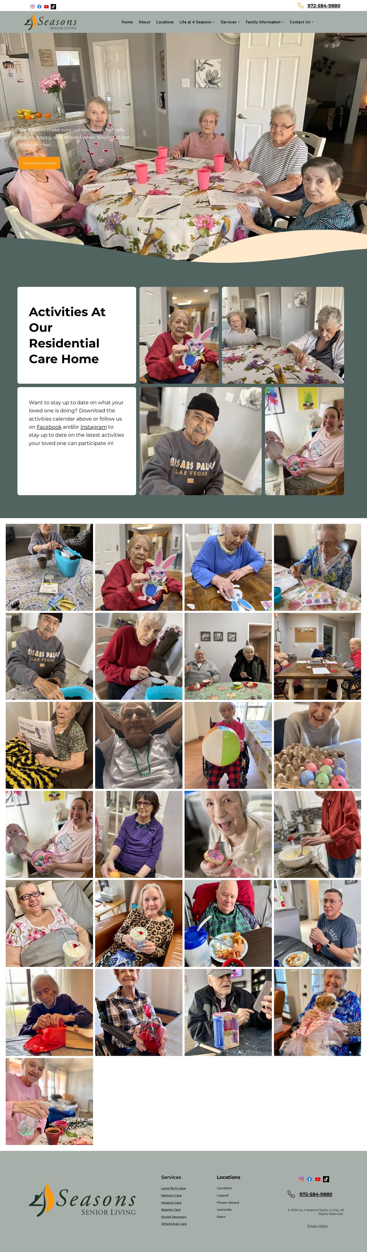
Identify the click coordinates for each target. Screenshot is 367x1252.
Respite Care (171, 1210)
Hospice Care (171, 1203)
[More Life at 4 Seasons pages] (214, 22)
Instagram (93, 427)
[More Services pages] (239, 22)
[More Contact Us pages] (312, 22)
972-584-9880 (324, 5)
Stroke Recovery (173, 1217)
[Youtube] (46, 6)
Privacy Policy (317, 1226)
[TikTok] (53, 6)
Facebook (49, 427)
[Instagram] (32, 6)
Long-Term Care (173, 1188)
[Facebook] (39, 6)
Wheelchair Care (174, 1224)
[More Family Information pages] (283, 22)
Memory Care (171, 1195)
